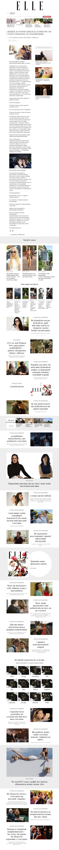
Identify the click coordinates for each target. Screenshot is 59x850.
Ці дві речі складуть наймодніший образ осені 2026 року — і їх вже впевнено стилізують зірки (13, 277)
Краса (11, 16)
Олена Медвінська (41, 335)
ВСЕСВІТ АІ (35, 16)
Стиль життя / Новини (17, 383)
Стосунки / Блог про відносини (40, 317)
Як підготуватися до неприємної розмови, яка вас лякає (40, 814)
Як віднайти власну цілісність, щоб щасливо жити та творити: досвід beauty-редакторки (40, 325)
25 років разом (17, 386)
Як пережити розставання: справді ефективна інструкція (40, 537)
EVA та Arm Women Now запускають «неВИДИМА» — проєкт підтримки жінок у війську (16, 347)
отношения (14, 234)
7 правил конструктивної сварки (40, 644)
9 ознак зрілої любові (40, 495)
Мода (8, 16)
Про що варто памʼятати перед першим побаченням (16, 627)
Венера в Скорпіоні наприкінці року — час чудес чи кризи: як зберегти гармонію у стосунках (16, 834)
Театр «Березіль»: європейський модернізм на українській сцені (10, 304)
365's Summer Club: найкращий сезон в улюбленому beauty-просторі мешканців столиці (46, 277)
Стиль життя (20, 16)
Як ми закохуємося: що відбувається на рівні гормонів (40, 406)
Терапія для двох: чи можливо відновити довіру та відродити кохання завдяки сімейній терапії (41, 369)
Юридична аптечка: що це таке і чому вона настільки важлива (29, 484)
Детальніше (33, 568)
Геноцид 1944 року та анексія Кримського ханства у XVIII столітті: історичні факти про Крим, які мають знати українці (17, 307)
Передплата (47, 16)
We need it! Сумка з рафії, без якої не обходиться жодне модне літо (30, 782)
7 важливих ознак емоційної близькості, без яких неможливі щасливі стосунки (17, 518)
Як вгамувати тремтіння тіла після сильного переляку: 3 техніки (25, 304)
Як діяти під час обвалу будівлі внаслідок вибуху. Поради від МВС (49, 305)
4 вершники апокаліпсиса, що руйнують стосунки (16, 438)
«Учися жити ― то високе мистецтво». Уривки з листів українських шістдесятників (41, 305)
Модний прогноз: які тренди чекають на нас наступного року (29, 275)
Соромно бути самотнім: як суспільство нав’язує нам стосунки (17, 715)
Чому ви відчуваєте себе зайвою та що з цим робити (17, 588)
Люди (25, 16)
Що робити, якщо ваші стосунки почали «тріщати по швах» (40, 736)
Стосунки (15, 16)
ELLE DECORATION (29, 16)
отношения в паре (20, 234)
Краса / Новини (16, 339)
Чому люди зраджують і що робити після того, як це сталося (40, 607)
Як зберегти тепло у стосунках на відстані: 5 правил (17, 796)
